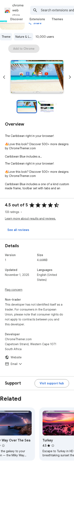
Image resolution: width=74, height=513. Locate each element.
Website (16, 357)
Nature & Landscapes (24, 37)
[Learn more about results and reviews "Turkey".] (53, 446)
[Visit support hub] (52, 383)
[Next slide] (70, 77)
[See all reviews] (18, 230)
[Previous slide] (4, 77)
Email (14, 364)
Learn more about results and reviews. (30, 218)
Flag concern (13, 290)
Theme (6, 37)
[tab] (16, 19)
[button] (37, 77)
